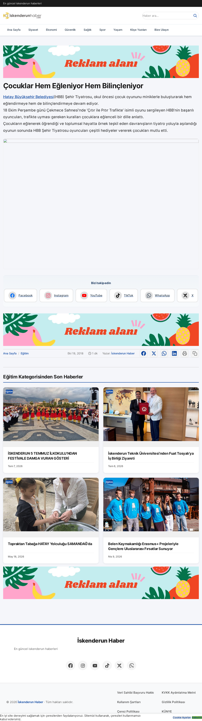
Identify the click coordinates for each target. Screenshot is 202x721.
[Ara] (195, 15)
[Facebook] (70, 665)
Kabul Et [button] (197, 717)
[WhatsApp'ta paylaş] (164, 353)
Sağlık (88, 29)
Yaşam (117, 29)
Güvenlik (70, 29)
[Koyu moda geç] (135, 15)
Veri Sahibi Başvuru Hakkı (135, 692)
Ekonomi (51, 29)
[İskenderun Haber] (22, 15)
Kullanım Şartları (129, 702)
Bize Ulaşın (161, 29)
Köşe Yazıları (138, 29)
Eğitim (25, 353)
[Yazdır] (185, 353)
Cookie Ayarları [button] (182, 717)
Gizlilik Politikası (173, 702)
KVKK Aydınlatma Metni (179, 692)
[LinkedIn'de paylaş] (174, 353)
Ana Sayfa (14, 29)
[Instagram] (82, 665)
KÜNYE (167, 711)
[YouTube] (95, 665)
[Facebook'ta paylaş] (144, 353)
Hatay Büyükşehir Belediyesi (28, 97)
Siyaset (33, 29)
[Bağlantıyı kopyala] (195, 353)
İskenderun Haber (123, 353)
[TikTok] (107, 665)
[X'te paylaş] (154, 353)
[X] (119, 665)
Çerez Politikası (128, 711)
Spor (102, 29)
